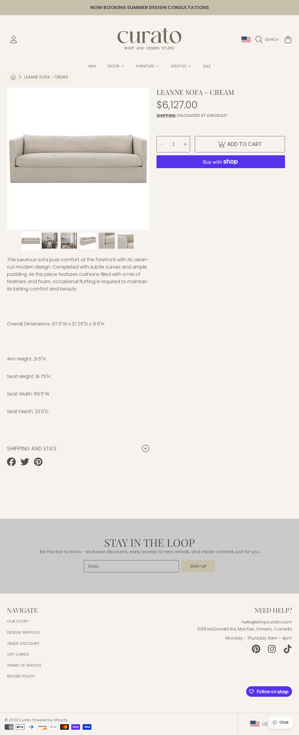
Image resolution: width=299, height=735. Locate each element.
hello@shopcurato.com (266, 622)
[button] (268, 39)
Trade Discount (23, 643)
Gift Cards (18, 654)
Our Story (17, 621)
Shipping (166, 115)
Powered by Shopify (49, 719)
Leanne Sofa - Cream (46, 77)
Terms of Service (24, 665)
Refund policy (21, 676)
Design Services (23, 632)
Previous (13, 158)
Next (143, 158)
